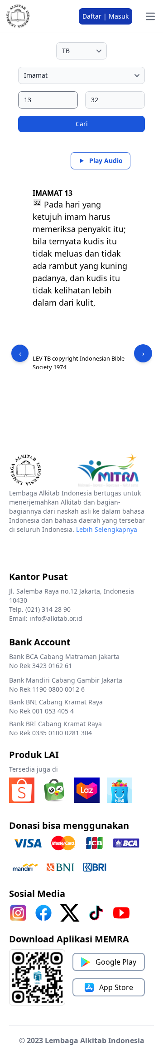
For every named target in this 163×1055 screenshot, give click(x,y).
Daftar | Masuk (105, 16)
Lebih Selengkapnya (106, 529)
